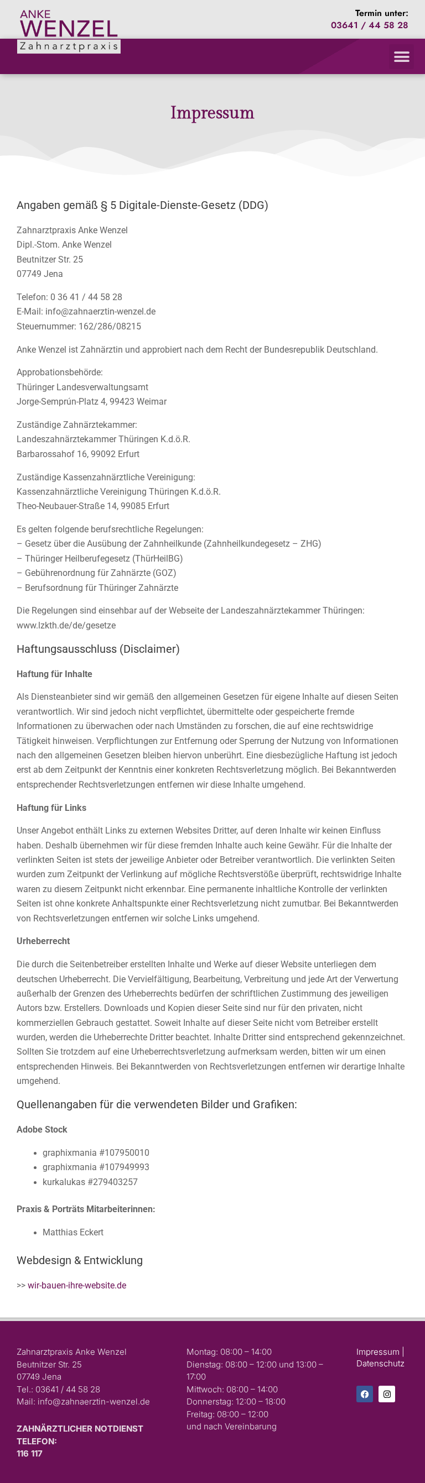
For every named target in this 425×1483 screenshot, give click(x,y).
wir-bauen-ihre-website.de (77, 1286)
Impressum (378, 1351)
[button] (401, 56)
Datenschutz (380, 1363)
